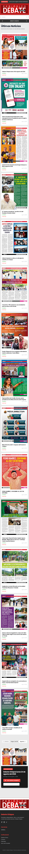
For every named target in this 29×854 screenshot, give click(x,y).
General (3, 829)
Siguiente (22, 741)
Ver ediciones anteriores (10, 784)
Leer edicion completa (13, 780)
